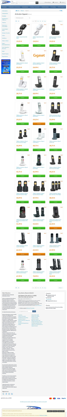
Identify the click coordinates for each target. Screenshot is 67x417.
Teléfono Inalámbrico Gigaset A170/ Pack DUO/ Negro (22, 142)
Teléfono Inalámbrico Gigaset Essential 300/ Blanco (22, 90)
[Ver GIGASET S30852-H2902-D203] (55, 134)
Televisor (4, 22)
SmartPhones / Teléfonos (5, 19)
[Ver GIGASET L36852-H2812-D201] (55, 160)
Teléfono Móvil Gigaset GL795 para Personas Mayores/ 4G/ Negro (55, 220)
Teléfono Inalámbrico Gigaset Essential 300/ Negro (55, 63)
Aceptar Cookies (61, 411)
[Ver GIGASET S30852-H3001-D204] (22, 238)
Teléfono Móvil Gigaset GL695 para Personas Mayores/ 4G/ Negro (22, 220)
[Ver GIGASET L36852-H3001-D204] (55, 264)
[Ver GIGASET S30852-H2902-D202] (39, 134)
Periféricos (4, 38)
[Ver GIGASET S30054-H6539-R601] (22, 29)
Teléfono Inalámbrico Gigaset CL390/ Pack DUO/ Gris (55, 246)
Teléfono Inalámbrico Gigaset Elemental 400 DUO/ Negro (22, 194)
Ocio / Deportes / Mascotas (5, 48)
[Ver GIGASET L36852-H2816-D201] (39, 212)
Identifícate (48, 2)
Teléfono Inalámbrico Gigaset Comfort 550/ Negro (22, 246)
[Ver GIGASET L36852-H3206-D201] (55, 108)
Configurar (49, 411)
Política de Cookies (43, 415)
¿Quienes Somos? (22, 319)
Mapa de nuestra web (35, 320)
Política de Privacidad (38, 305)
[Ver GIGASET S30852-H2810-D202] (39, 108)
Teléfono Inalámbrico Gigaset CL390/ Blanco (38, 142)
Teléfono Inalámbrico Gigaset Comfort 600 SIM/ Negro (38, 272)
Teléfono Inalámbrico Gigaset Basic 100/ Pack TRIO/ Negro (55, 194)
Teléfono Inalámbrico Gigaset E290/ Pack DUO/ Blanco (22, 272)
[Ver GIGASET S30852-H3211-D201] (55, 56)
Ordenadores (5, 10)
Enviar (34, 311)
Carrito (62, 2)
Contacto (56, 2)
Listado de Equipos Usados (36, 321)
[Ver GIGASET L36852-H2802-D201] (22, 134)
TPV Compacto (61, 7)
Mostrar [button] (60, 21)
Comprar (22, 45)
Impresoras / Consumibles (4, 26)
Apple (3, 51)
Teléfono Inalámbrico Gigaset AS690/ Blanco (22, 116)
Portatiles (4, 7)
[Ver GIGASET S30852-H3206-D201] (55, 29)
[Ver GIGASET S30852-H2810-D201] (39, 82)
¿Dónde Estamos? (35, 319)
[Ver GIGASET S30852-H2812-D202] (22, 56)
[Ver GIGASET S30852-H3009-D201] (39, 56)
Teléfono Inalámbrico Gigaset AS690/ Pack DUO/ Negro (38, 220)
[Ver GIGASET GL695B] (22, 212)
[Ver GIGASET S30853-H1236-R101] (39, 264)
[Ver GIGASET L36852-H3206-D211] (55, 186)
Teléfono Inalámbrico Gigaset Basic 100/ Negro (55, 37)
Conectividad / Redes (5, 30)
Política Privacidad (22, 316)
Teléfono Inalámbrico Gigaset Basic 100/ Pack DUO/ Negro (55, 116)
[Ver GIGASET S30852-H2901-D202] (22, 160)
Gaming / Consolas (6, 33)
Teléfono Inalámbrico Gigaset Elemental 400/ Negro (38, 63)
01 (35, 21)
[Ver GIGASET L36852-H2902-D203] (55, 238)
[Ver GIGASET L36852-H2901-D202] (22, 264)
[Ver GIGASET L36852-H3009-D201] (22, 186)
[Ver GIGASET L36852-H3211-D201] (39, 186)
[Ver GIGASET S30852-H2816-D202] (22, 108)
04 (42, 21)
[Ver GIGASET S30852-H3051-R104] (39, 238)
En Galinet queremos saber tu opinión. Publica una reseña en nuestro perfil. (33, 401)
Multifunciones (45, 7)
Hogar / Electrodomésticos (6, 44)
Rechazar (54, 411)
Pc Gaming (53, 7)
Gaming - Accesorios (35, 7)
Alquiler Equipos (5, 53)
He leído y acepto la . (27, 308)
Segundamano (5, 56)
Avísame (39, 123)
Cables (3, 35)
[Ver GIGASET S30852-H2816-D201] (55, 82)
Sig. (45, 21)
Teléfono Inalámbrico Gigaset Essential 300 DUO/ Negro (38, 194)
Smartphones (25, 7)
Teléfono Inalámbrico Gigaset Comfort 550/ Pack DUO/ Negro (55, 273)
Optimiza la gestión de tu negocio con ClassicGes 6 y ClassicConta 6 (37, 324)
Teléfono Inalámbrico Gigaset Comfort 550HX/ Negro (38, 246)
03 (40, 21)
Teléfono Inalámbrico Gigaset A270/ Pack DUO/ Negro (55, 168)
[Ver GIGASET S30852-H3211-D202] (22, 82)
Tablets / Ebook (5, 40)
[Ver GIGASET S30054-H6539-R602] (39, 29)
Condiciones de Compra (23, 317)
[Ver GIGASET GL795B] (55, 212)
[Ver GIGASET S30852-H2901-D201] (39, 160)
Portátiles (4, 16)
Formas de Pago (34, 317)
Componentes (5, 13)
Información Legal (35, 314)
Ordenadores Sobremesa (14, 7)
